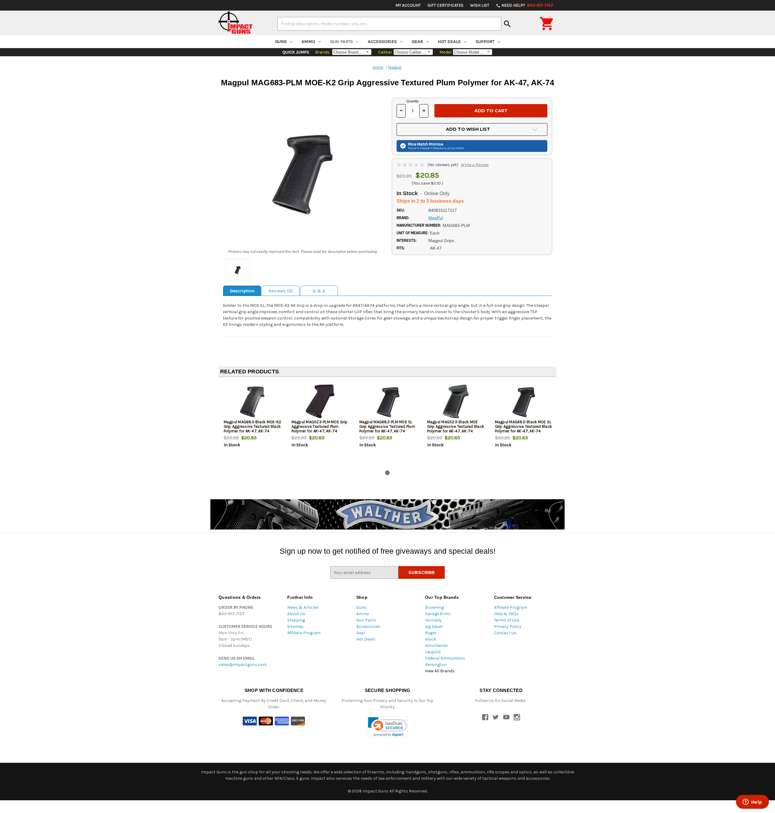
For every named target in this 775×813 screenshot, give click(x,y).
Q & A (319, 290)
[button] (387, 727)
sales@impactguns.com (243, 664)
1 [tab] (387, 472)
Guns (281, 41)
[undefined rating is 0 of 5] (411, 164)
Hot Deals (449, 41)
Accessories (382, 41)
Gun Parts (341, 41)
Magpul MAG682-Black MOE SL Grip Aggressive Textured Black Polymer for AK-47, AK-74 (523, 426)
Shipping (296, 620)
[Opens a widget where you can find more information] (752, 802)
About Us (296, 613)
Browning (434, 607)
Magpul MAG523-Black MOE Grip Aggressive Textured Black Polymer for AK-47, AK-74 (455, 426)
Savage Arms (437, 613)
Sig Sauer (434, 626)
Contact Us (505, 632)
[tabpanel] (252, 425)
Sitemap (295, 626)
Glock (430, 639)
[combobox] (389, 23)
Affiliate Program (304, 632)
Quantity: (413, 101)
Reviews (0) (281, 290)
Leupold (432, 651)
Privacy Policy (507, 626)
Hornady (433, 620)
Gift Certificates (445, 5)
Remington (436, 664)
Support (485, 41)
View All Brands (440, 671)
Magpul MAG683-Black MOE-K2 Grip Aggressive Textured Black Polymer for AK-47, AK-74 (253, 426)
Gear (417, 41)
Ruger (431, 632)
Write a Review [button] (475, 164)
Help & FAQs (506, 613)
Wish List (479, 5)
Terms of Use (506, 620)
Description (242, 290)
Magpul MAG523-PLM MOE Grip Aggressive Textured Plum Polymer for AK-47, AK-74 (320, 426)
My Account (408, 5)
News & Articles (303, 607)
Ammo (308, 41)
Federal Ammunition (445, 658)
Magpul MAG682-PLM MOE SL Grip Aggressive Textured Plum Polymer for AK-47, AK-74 (387, 426)
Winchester (436, 645)
